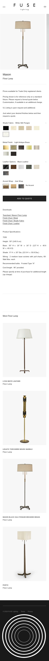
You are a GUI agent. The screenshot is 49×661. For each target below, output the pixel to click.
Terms (23, 611)
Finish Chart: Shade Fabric (13, 221)
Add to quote (24, 199)
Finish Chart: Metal (10, 218)
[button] (24, 123)
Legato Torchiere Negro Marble (18, 449)
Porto (5, 585)
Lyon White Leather (11, 381)
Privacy (30, 611)
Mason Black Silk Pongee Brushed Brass (21, 517)
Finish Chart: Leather (11, 223)
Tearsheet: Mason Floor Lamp (15, 215)
